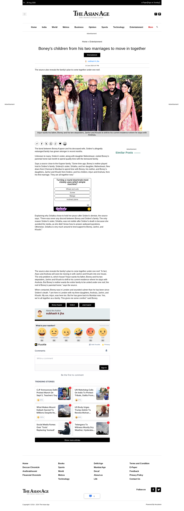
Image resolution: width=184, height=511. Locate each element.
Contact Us (135, 479)
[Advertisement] (72, 250)
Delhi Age (98, 463)
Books (61, 463)
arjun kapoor (87, 305)
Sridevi (72, 305)
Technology (118, 27)
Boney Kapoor (57, 305)
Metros (66, 27)
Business (78, 27)
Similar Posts (124, 152)
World (54, 27)
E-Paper (133, 467)
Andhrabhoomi (30, 471)
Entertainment (136, 27)
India (44, 27)
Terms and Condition (139, 463)
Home (34, 27)
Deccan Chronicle (31, 467)
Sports (105, 27)
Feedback (134, 471)
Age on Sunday (153, 2)
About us (98, 475)
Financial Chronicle (32, 475)
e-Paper (144, 2)
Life (95, 479)
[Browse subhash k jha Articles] (40, 313)
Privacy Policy (136, 475)
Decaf (96, 471)
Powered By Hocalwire (153, 504)
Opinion (92, 27)
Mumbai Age (100, 467)
